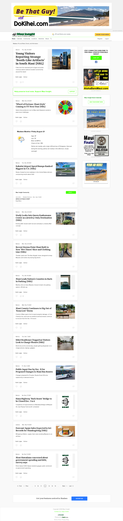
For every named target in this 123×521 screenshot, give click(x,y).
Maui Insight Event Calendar (93, 98)
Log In (107, 39)
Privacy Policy (65, 519)
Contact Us (57, 511)
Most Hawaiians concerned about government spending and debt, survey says (32, 460)
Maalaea (25, 197)
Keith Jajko (19, 77)
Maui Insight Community (22, 192)
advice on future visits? (23, 199)
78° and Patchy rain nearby (62, 34)
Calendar (19, 39)
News (13, 39)
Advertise (41, 39)
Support (72, 91)
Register (100, 39)
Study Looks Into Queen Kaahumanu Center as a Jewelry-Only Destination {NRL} (34, 217)
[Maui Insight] (26, 34)
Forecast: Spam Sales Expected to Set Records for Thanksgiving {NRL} (33, 429)
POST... (71, 192)
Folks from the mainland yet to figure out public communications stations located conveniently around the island (30, 70)
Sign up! (96, 58)
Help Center (65, 511)
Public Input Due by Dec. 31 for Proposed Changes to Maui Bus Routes (34, 370)
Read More (18, 201)
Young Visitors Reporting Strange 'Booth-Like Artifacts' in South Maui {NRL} (30, 58)
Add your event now (96, 102)
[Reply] (21, 121)
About (47, 39)
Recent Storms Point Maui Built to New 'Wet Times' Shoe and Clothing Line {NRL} (33, 249)
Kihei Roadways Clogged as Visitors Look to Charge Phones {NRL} (33, 341)
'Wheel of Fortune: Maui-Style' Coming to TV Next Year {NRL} (31, 105)
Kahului (18, 49)
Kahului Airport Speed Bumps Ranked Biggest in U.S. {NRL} (34, 167)
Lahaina (18, 424)
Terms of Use (57, 519)
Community (26, 39)
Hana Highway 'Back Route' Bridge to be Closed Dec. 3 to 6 (34, 399)
